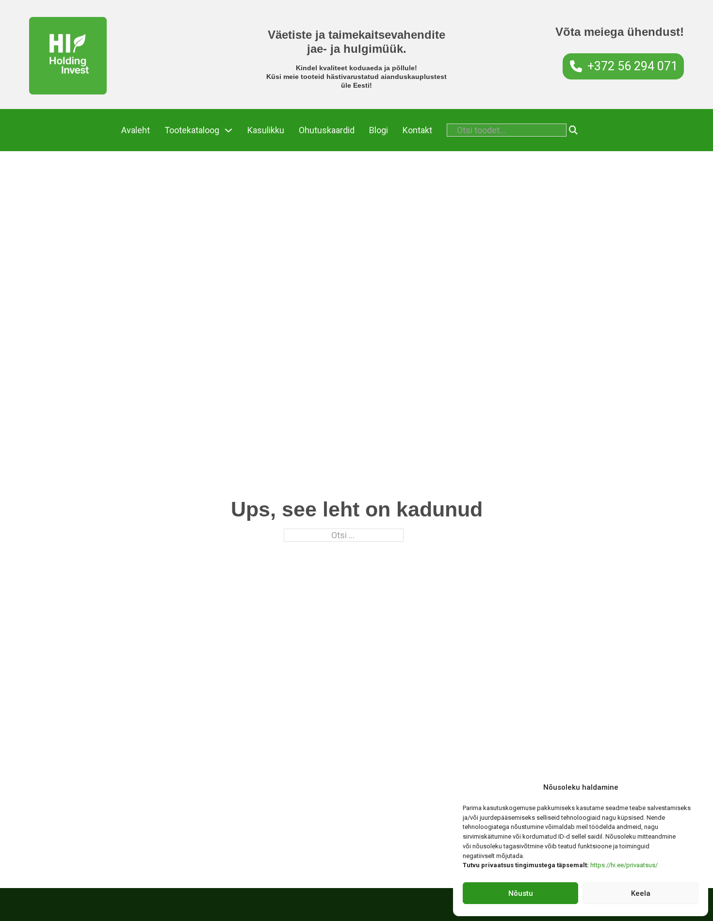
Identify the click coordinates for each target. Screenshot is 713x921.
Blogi (378, 130)
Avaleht (135, 130)
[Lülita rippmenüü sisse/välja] (228, 130)
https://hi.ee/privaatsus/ (624, 865)
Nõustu (520, 893)
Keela (640, 893)
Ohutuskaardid (327, 130)
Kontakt (417, 130)
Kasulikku (265, 130)
